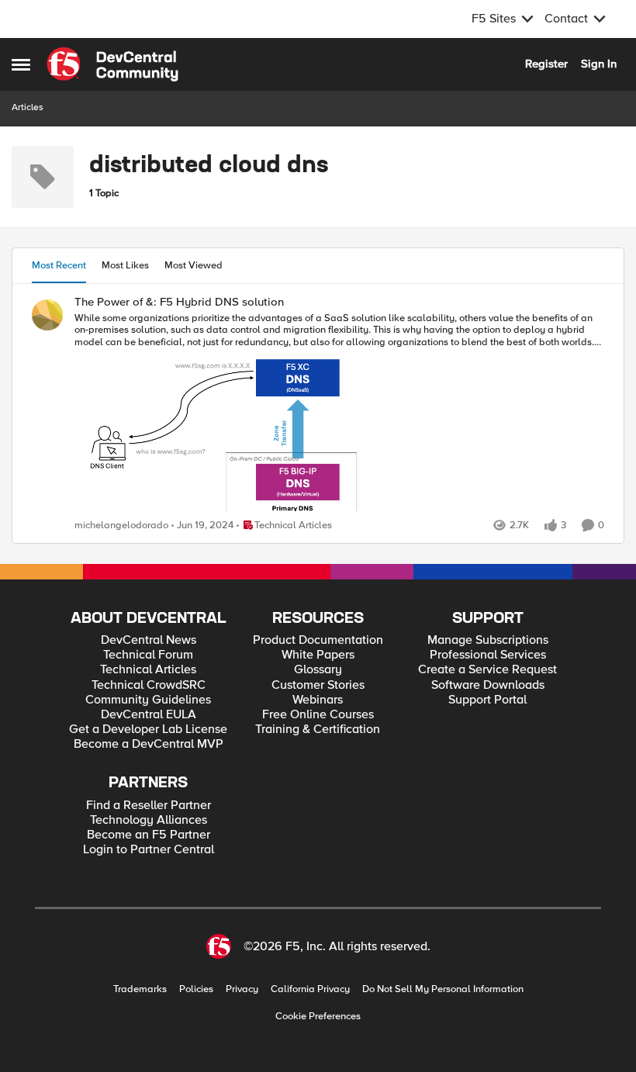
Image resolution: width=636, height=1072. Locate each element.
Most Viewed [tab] (193, 265)
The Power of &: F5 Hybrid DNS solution (179, 302)
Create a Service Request (487, 669)
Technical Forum (148, 655)
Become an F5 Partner (148, 835)
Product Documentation (318, 640)
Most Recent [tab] (59, 265)
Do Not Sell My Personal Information (443, 989)
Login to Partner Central (148, 849)
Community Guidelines (148, 700)
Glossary (318, 669)
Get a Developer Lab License (148, 729)
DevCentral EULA (148, 714)
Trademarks (140, 989)
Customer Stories (318, 685)
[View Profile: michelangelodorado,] (47, 314)
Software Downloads (487, 685)
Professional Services (488, 655)
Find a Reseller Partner (148, 805)
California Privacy (310, 989)
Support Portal (487, 700)
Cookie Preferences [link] (318, 1016)
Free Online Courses (318, 714)
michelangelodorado (121, 525)
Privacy (242, 989)
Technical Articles (148, 669)
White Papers (318, 655)
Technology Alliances (148, 820)
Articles (27, 107)
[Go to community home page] (112, 64)
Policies (196, 989)
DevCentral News (148, 640)
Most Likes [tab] (125, 265)
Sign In (599, 64)
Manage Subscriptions (487, 640)
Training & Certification (317, 729)
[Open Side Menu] (21, 64)
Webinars (317, 700)
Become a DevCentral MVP (148, 744)
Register (546, 64)
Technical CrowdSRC (149, 685)
